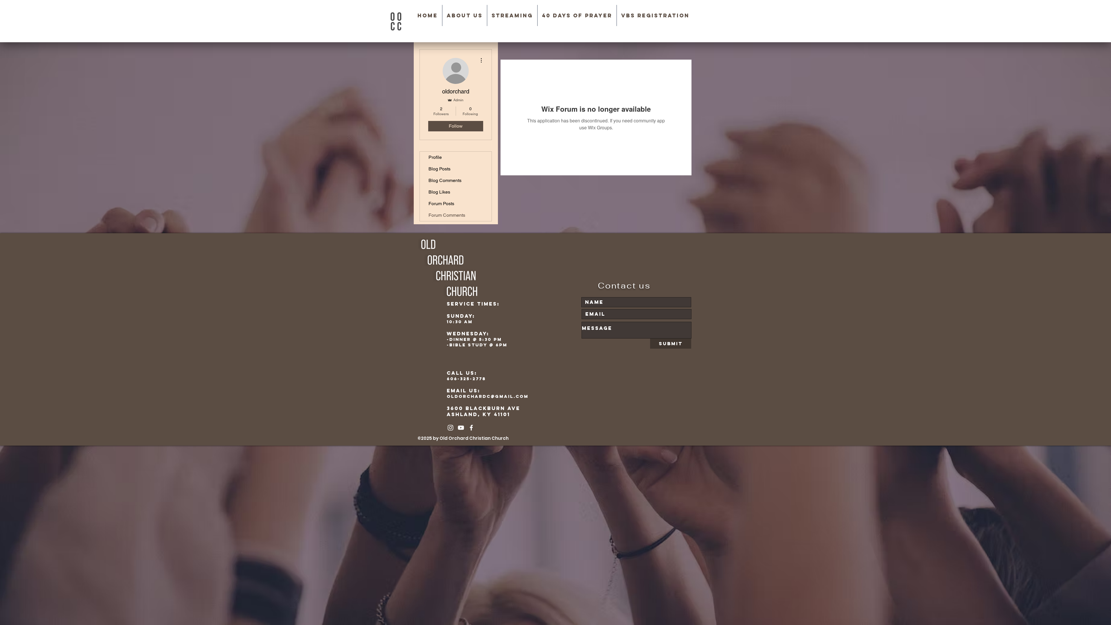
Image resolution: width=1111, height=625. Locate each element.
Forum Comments (446, 215)
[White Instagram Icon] (450, 427)
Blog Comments (444, 180)
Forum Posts (441, 203)
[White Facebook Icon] (471, 427)
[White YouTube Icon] (461, 427)
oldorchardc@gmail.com (488, 396)
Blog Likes (439, 192)
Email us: (463, 390)
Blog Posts (439, 169)
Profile (435, 157)
